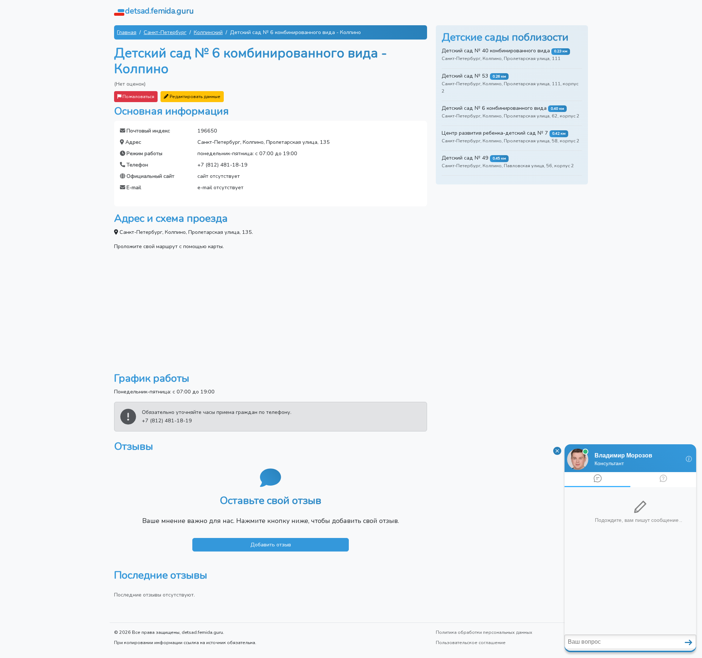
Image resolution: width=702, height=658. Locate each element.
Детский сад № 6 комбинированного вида (494, 108)
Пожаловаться (137, 96)
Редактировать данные (194, 96)
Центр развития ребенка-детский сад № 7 (495, 133)
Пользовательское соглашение (471, 642)
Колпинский (208, 32)
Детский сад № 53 (465, 75)
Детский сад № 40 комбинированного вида (496, 50)
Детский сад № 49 (465, 157)
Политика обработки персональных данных (484, 632)
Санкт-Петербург (165, 32)
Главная (126, 32)
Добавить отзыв (270, 544)
